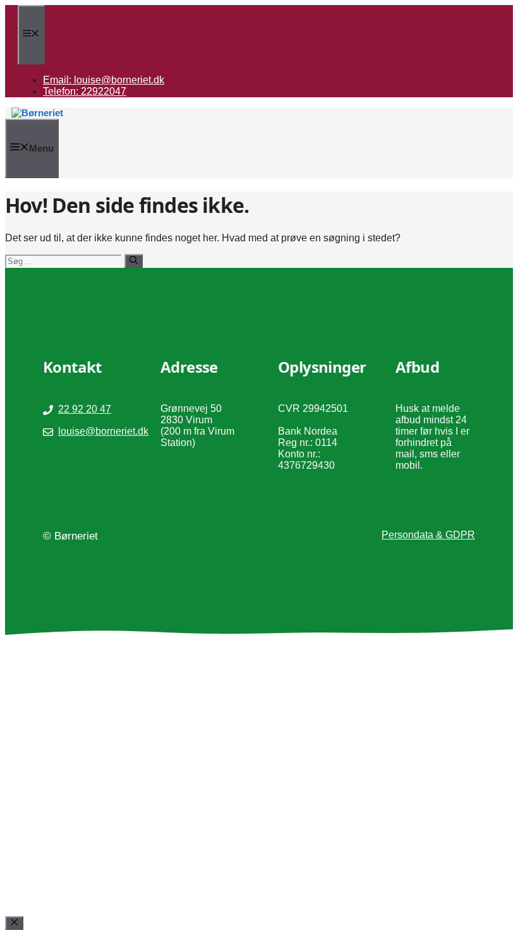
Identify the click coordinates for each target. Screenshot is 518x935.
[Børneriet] (37, 112)
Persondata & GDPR (428, 534)
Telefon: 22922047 (84, 91)
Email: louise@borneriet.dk (103, 80)
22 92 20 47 (84, 409)
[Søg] (133, 261)
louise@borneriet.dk (103, 431)
